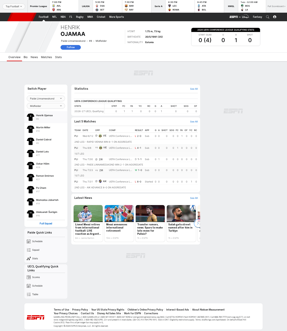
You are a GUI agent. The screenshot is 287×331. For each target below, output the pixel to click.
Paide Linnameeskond (73, 40)
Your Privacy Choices (66, 313)
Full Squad (46, 223)
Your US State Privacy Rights (107, 309)
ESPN (22, 17)
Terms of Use (61, 309)
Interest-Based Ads (177, 309)
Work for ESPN (132, 313)
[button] (267, 17)
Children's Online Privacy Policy (145, 309)
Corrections (151, 313)
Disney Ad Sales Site (109, 313)
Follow (71, 47)
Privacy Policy (80, 309)
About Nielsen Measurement (208, 309)
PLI (76, 136)
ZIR (101, 159)
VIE (104, 135)
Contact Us (87, 313)
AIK (105, 181)
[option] (88, 223)
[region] (151, 109)
